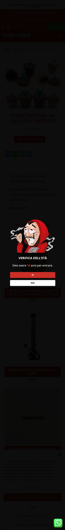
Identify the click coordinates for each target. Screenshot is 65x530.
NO (32, 282)
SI (33, 274)
